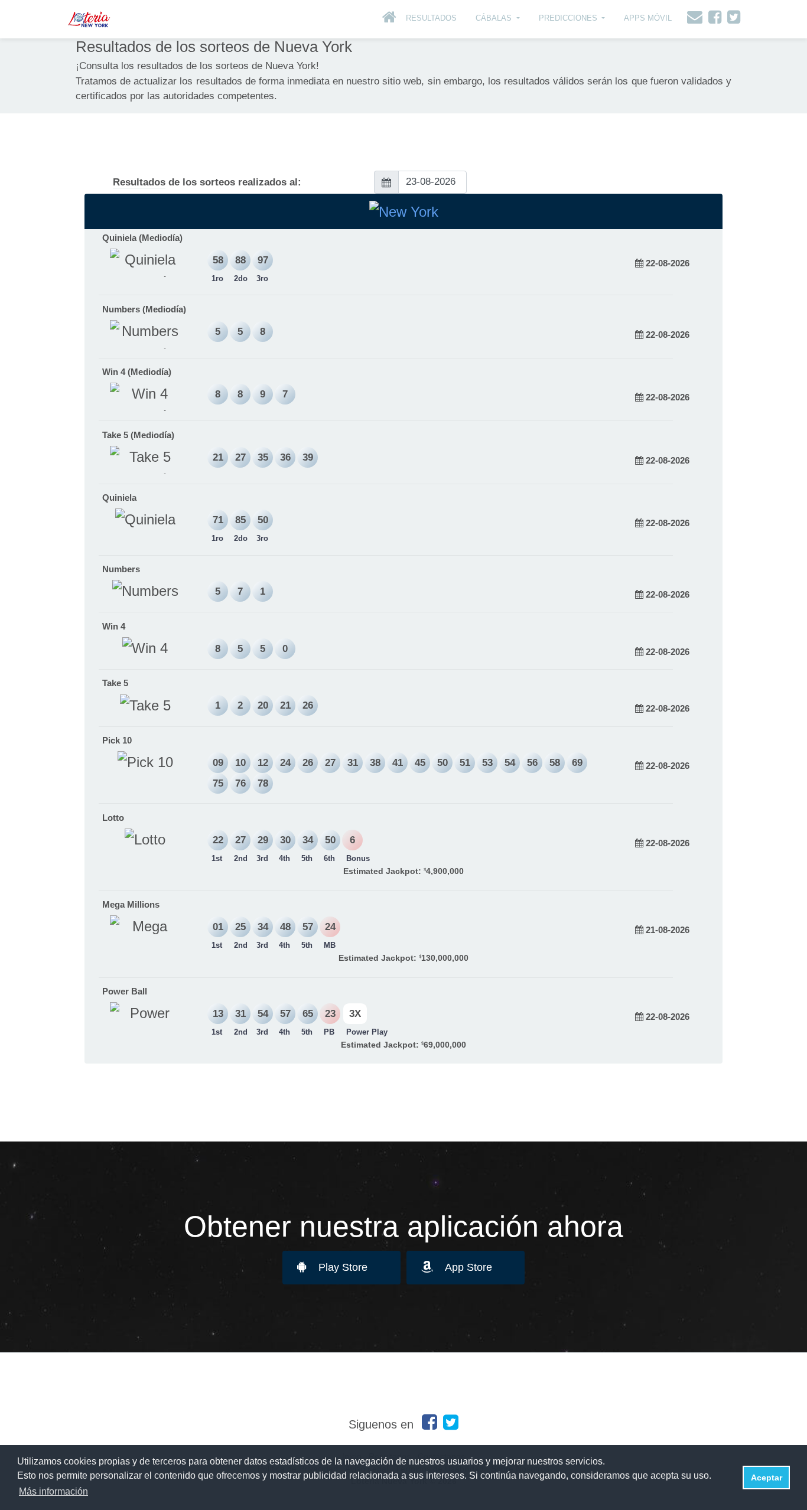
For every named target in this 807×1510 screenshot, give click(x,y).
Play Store (342, 1267)
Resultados (431, 18)
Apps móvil (648, 18)
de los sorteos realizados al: (207, 182)
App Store (468, 1267)
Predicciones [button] (569, 18)
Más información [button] (53, 1491)
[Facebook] (711, 19)
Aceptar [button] (766, 1477)
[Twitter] (730, 19)
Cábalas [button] (495, 18)
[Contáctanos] (691, 19)
